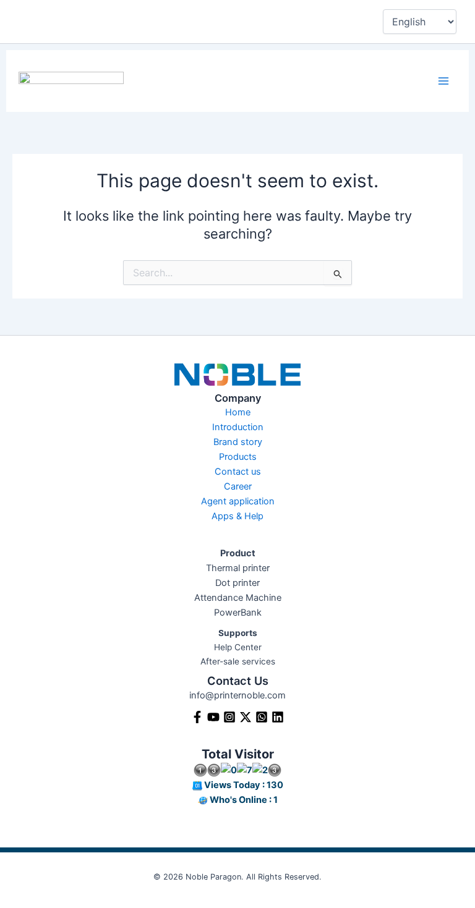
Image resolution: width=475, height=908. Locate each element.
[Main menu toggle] (443, 81)
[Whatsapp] (261, 717)
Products (238, 456)
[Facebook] (197, 717)
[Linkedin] (278, 717)
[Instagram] (229, 717)
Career (238, 486)
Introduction (237, 427)
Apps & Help (237, 516)
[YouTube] (213, 717)
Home (237, 412)
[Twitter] (245, 717)
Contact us (238, 471)
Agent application (238, 501)
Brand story (237, 442)
